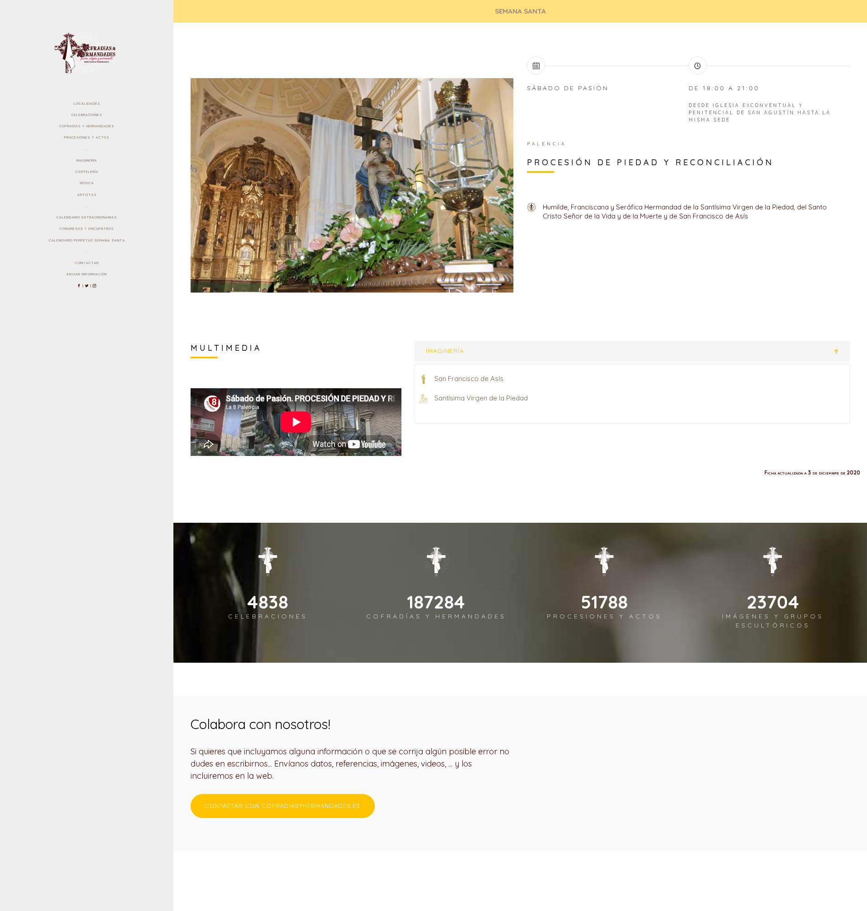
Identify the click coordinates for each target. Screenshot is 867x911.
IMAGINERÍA (445, 351)
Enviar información (87, 274)
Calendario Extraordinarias (86, 217)
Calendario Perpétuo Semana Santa (87, 240)
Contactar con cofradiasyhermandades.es (282, 805)
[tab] (632, 351)
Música (87, 183)
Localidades (87, 103)
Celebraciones (86, 114)
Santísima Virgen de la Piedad (481, 398)
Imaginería (86, 160)
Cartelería (86, 171)
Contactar (87, 262)
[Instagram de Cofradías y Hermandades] (95, 286)
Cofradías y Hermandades (86, 126)
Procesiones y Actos (86, 137)
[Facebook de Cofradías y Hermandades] (79, 286)
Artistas (87, 194)
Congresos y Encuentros (87, 228)
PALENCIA (546, 144)
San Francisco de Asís (468, 378)
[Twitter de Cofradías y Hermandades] (87, 286)
